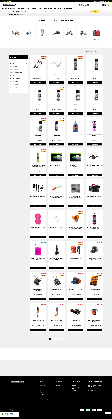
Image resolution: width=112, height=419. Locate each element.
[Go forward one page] (61, 339)
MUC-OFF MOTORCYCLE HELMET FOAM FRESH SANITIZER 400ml (38, 166)
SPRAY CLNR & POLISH (94, 103)
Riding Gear (33, 8)
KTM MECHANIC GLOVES (75, 320)
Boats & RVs (56, 38)
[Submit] (103, 5)
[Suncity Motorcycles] (9, 5)
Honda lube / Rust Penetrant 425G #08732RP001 (75, 104)
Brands (59, 8)
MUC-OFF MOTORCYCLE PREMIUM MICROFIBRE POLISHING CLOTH (75, 197)
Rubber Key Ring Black (56, 289)
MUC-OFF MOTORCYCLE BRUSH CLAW (94, 165)
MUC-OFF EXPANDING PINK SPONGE (38, 227)
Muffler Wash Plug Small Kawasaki (57, 165)
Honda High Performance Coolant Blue (75, 134)
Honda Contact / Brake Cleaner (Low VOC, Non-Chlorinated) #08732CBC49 (75, 73)
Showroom (12, 8)
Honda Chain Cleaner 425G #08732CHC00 (94, 73)
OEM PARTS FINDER (68, 8)
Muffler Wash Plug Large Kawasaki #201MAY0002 (75, 166)
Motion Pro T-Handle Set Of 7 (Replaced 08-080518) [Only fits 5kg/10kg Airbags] (56, 73)
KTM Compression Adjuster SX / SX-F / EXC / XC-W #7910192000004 (75, 228)
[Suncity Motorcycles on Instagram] (12, 410)
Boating (42, 38)
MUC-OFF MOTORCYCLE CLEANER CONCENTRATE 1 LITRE (94, 228)
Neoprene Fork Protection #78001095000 (38, 290)
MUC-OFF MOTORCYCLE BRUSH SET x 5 (38, 197)
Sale (55, 8)
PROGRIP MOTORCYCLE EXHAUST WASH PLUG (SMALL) (57, 197)
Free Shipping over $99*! (7, 1)
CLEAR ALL (18, 90)
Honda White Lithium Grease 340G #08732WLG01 (57, 135)
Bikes (29, 38)
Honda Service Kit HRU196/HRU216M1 (10, 414)
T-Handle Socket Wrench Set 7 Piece (57, 227)
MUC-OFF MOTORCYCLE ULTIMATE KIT (94, 197)
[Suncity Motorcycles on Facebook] (10, 410)
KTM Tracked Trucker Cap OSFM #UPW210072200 (94, 259)
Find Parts (95, 11)
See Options (75, 268)
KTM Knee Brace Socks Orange (38, 320)
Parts (27, 8)
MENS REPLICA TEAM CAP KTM (75, 289)
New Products (5, 8)
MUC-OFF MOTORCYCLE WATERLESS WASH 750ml (94, 135)
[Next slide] (107, 35)
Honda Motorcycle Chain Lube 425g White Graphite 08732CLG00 (38, 104)
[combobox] (97, 5)
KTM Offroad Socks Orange (56, 320)
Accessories (21, 8)
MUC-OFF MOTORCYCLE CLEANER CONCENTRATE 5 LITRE (38, 259)
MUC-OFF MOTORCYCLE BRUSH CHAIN (56, 259)
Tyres (40, 8)
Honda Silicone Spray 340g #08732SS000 (38, 135)
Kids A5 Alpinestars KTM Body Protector (94, 321)
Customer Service (100, 1)
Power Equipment (48, 8)
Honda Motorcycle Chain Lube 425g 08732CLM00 (57, 104)
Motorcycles (69, 38)
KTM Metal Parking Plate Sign (94, 289)
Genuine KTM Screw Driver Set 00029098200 (38, 73)
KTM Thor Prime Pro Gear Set (75, 258)
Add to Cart (37, 82)
